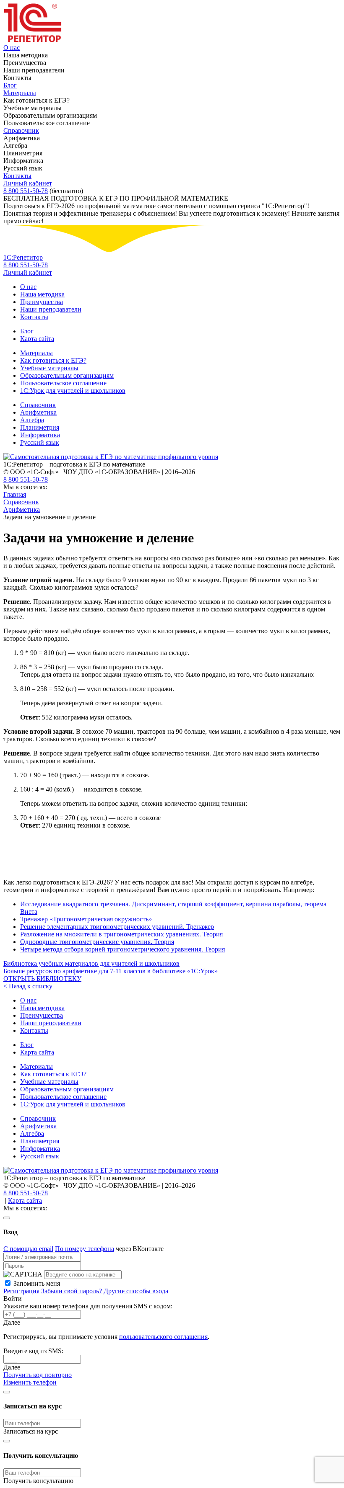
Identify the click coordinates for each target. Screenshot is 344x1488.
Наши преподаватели (50, 309)
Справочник (21, 130)
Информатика (40, 434)
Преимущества (41, 301)
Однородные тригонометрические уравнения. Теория (97, 941)
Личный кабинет (27, 183)
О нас (11, 47)
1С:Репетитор (23, 257)
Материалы (19, 92)
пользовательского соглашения (163, 1336)
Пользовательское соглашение (63, 383)
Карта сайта (37, 338)
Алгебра (32, 419)
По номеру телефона (84, 1248)
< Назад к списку (27, 986)
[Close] (6, 1218)
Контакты (17, 175)
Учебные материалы (49, 367)
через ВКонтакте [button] (140, 1248)
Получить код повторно (37, 1374)
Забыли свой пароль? (71, 1291)
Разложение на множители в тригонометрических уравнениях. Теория (121, 934)
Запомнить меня (36, 1283)
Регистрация (21, 1291)
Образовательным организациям (67, 375)
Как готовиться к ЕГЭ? (53, 360)
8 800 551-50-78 (25, 190)
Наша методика (42, 294)
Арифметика (38, 412)
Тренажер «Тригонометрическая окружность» (86, 919)
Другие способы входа (136, 1291)
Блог (10, 85)
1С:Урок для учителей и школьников (72, 390)
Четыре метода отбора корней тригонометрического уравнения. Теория (122, 949)
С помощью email (28, 1248)
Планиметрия (39, 427)
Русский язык (39, 442)
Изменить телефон (30, 1382)
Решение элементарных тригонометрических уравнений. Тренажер (117, 926)
